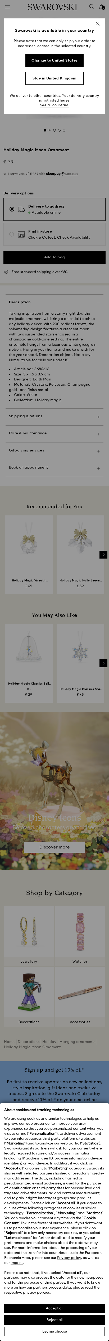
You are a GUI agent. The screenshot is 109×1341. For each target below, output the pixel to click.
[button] (97, 24)
